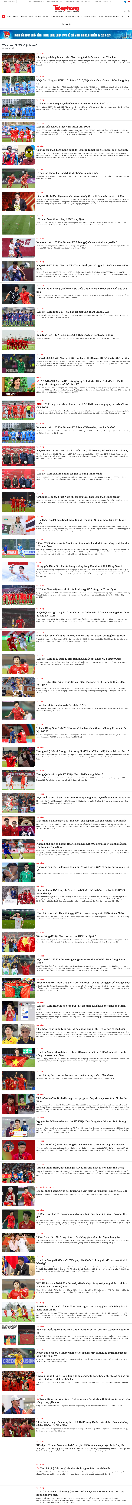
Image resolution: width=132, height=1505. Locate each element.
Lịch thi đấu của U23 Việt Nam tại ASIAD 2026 (63, 126)
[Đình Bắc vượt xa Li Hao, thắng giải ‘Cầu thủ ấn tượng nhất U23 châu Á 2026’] (18, 919)
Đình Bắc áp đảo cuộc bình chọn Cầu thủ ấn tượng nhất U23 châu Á (74, 1075)
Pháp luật (59, 16)
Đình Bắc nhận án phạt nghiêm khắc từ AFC (61, 705)
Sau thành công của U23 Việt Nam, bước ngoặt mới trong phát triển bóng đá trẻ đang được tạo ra (81, 1308)
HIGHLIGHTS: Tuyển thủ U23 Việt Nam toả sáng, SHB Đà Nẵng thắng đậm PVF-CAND (80, 683)
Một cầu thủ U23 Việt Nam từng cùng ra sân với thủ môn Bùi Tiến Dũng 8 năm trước (81, 961)
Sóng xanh (23, 16)
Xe (81, 16)
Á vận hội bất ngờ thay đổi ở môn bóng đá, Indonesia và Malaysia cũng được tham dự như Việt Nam (83, 614)
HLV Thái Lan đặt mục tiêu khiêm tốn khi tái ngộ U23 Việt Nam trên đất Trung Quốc (81, 521)
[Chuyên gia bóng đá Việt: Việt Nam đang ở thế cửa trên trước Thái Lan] (18, 63)
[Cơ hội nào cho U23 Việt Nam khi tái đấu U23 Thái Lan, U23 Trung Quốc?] (18, 502)
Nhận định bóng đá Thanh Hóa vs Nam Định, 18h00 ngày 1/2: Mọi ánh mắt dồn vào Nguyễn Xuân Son (81, 845)
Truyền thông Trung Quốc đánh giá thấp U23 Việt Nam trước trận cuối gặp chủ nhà (81, 290)
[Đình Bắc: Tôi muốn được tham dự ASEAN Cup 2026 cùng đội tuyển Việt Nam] (18, 641)
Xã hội (9, 16)
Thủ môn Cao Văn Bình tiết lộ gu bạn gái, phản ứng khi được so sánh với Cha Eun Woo (82, 1100)
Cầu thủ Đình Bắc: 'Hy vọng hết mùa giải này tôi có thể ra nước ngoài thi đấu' (80, 196)
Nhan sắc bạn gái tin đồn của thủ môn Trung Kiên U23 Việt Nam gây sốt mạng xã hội (82, 868)
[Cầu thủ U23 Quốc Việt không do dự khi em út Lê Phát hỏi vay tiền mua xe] (18, 1150)
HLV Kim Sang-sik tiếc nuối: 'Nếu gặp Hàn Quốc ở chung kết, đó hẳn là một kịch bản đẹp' (81, 1262)
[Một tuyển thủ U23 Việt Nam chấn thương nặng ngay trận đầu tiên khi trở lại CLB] (18, 803)
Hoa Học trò (86, 1)
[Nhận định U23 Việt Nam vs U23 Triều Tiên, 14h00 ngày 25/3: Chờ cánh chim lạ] (18, 456)
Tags (66, 24)
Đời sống (40, 146)
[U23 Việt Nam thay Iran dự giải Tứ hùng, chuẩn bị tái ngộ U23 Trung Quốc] (18, 664)
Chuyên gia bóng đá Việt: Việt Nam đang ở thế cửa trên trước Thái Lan (76, 57)
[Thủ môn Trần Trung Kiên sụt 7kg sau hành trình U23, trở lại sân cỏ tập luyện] (18, 1034)
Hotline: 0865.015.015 (36, 1)
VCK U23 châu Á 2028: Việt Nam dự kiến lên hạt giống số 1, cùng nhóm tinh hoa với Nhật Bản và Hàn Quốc (81, 1285)
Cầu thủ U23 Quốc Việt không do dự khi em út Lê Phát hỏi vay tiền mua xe (81, 1144)
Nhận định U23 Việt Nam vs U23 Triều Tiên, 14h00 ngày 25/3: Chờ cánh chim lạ (82, 450)
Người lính (75, 16)
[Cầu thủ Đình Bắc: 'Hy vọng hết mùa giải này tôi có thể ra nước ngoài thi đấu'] (18, 201)
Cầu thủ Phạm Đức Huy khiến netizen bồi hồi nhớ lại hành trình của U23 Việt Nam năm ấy (80, 891)
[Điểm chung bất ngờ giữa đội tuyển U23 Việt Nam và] (18, 1196)
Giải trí (93, 16)
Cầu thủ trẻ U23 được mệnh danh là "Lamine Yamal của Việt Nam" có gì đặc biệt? (82, 149)
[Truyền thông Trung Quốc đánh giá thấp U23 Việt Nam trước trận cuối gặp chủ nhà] (18, 294)
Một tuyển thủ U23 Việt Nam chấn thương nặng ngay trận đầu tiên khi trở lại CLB (83, 797)
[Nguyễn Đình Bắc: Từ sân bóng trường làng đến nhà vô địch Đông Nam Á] (18, 572)
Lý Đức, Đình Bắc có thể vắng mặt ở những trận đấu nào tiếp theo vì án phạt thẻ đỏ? (81, 1215)
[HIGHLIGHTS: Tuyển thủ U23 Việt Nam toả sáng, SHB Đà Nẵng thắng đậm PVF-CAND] (18, 687)
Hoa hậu (116, 16)
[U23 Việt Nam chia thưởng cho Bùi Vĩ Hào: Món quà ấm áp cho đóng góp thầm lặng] (18, 1011)
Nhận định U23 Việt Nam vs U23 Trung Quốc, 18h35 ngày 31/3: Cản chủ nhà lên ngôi (82, 267)
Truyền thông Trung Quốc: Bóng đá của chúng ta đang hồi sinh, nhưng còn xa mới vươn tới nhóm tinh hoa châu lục (83, 1377)
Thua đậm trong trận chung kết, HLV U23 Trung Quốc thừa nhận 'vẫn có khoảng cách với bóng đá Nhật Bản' (82, 1423)
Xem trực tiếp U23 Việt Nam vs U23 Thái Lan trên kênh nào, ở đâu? (74, 334)
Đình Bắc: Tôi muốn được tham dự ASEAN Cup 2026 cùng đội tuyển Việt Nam (80, 635)
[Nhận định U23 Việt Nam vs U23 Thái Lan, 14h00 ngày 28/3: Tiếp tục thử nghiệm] (18, 363)
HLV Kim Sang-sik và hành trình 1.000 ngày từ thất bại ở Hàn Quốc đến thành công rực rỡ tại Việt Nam (81, 1053)
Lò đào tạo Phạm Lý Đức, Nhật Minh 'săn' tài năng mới (67, 172)
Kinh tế (15, 16)
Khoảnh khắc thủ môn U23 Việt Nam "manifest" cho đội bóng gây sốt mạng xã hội (83, 982)
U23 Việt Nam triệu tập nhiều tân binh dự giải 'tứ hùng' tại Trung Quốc (76, 589)
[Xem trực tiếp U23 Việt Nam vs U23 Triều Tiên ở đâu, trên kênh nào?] (18, 433)
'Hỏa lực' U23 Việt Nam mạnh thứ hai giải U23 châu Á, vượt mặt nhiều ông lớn (80, 1445)
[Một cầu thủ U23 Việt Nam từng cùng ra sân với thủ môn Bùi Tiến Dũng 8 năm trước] (18, 965)
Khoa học (108, 16)
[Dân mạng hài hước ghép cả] (18, 826)
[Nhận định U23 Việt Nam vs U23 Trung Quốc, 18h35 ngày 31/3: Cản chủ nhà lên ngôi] (18, 271)
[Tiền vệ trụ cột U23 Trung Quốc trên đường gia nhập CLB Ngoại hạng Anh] (18, 1242)
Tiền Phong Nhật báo (55, 1)
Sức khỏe (38, 16)
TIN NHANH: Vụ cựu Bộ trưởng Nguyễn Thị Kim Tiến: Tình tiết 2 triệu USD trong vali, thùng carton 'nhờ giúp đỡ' (81, 382)
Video (122, 16)
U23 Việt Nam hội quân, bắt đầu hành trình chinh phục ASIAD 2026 (75, 103)
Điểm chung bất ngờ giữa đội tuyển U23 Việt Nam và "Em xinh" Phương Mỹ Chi (81, 1190)
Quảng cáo (108, 1)
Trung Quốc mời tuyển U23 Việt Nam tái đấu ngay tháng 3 (69, 774)
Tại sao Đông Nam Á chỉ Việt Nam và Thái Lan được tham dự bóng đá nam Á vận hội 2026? (81, 729)
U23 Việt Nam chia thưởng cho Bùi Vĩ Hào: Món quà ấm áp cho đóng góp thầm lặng (81, 1007)
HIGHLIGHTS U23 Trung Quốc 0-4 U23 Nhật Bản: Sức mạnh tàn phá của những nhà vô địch (80, 1493)
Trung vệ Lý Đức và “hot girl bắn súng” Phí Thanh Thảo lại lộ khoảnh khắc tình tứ (82, 751)
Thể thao (68, 16)
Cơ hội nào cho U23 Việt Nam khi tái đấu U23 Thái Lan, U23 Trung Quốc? (78, 496)
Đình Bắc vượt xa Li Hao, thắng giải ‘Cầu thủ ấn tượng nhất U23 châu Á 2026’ (80, 913)
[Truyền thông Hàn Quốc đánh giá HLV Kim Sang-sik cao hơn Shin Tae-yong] (18, 1173)
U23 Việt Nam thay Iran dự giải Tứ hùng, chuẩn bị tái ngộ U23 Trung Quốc (78, 658)
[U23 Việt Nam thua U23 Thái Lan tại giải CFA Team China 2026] (18, 317)
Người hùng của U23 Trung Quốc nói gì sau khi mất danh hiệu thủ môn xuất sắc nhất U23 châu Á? (81, 1354)
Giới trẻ (52, 16)
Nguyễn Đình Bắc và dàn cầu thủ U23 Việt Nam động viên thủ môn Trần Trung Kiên (81, 1123)
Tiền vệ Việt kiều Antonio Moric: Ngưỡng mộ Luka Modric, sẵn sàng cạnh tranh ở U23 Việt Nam (83, 544)
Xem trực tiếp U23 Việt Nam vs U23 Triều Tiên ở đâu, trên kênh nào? (75, 427)
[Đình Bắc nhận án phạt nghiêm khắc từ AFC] (18, 710)
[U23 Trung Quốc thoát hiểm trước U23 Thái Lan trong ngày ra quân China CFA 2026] (18, 410)
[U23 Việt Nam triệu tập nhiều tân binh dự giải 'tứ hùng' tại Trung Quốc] (18, 595)
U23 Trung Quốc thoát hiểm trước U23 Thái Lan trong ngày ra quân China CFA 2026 (82, 406)
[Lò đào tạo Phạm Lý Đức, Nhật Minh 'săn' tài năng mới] (18, 178)
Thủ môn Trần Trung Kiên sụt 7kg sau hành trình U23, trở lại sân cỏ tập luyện (81, 1028)
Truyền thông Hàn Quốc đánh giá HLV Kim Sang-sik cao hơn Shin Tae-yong (80, 1167)
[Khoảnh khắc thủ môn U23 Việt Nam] (18, 988)
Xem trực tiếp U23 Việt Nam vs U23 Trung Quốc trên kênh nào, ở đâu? (76, 242)
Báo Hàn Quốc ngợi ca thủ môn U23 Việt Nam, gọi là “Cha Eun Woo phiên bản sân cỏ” (83, 1331)
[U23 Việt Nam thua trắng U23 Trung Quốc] (18, 225)
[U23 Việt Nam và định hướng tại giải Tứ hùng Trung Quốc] (18, 479)
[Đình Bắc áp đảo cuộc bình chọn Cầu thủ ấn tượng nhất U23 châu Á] (18, 1080)
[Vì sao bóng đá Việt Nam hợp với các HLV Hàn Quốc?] (18, 942)
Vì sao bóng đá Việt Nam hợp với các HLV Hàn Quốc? (66, 936)
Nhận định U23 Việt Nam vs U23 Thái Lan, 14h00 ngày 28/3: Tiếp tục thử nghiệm (83, 358)
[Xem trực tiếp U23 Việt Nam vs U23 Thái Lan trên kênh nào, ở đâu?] (18, 340)
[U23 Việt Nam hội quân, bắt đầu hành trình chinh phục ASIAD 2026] (18, 109)
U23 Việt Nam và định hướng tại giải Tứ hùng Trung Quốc (69, 473)
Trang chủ (3, 16)
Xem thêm (128, 16)
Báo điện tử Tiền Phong (66, 8)
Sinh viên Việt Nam (72, 1)
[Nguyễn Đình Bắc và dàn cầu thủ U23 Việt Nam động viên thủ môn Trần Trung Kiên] (18, 1127)
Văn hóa (87, 16)
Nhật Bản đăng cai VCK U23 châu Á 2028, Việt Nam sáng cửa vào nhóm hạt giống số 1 (82, 82)
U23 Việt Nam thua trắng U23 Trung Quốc (60, 219)
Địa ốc (30, 16)
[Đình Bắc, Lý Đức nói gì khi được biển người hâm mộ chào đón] (18, 1474)
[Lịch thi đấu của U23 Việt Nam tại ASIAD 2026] (18, 132)
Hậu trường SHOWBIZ (45, 1187)
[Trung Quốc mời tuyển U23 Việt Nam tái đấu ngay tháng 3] (18, 780)
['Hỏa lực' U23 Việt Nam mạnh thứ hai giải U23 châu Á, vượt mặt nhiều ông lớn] (18, 1451)
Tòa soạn (97, 1)
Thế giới (45, 16)
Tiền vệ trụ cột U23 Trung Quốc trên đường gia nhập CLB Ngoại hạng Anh (78, 1237)
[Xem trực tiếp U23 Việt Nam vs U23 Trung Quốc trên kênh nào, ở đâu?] (18, 248)
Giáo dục (100, 16)
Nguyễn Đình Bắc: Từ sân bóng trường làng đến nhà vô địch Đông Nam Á (81, 566)
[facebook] (125, 1)
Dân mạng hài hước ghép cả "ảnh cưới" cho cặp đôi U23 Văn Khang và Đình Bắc (81, 820)
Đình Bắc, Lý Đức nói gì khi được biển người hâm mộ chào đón (75, 1468)
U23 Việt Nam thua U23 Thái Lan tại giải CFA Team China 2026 (72, 311)
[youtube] (129, 1)
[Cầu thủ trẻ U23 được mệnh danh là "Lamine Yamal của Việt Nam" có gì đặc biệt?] (18, 155)
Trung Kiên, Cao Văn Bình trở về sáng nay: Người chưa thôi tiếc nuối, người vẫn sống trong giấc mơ (83, 1400)
